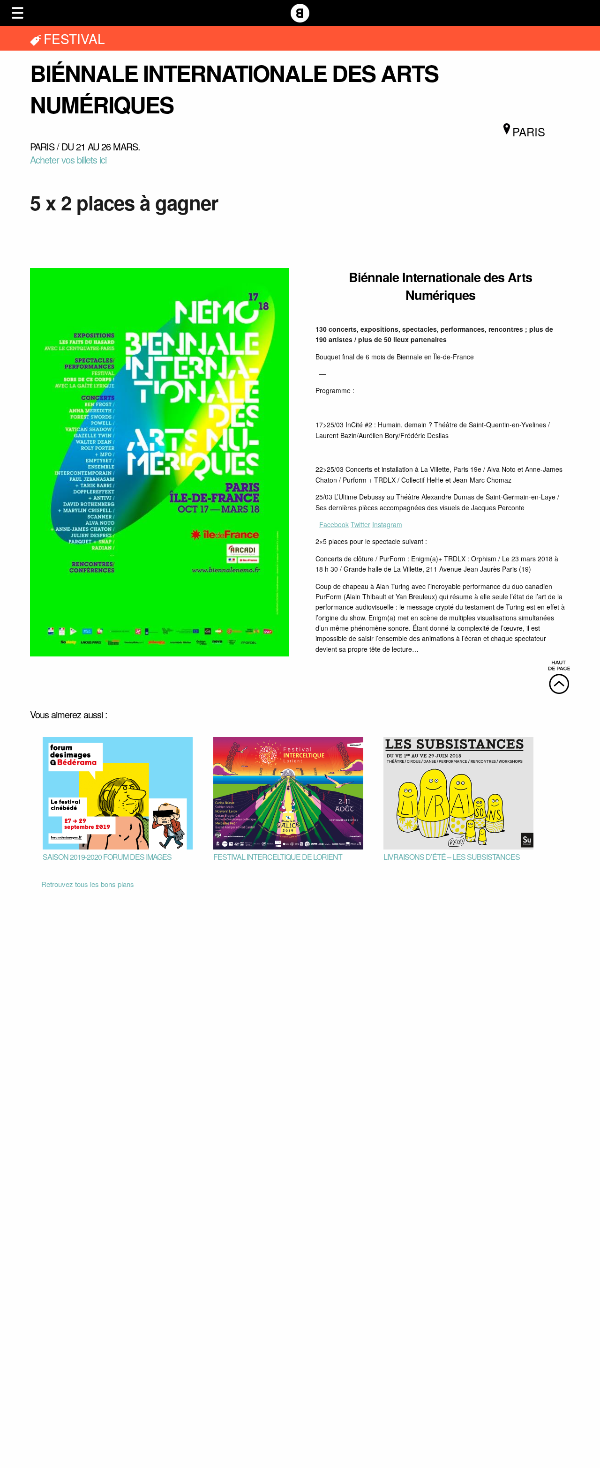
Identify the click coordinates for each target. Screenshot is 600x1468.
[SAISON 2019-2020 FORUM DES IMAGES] (118, 792)
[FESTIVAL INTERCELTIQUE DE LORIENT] (288, 792)
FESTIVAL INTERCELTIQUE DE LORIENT (277, 856)
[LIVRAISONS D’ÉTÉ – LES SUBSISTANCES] (458, 792)
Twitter (360, 524)
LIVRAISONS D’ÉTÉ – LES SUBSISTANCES (451, 856)
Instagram (387, 524)
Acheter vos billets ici (68, 159)
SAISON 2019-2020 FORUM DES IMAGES (107, 856)
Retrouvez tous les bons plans (87, 884)
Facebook (334, 524)
